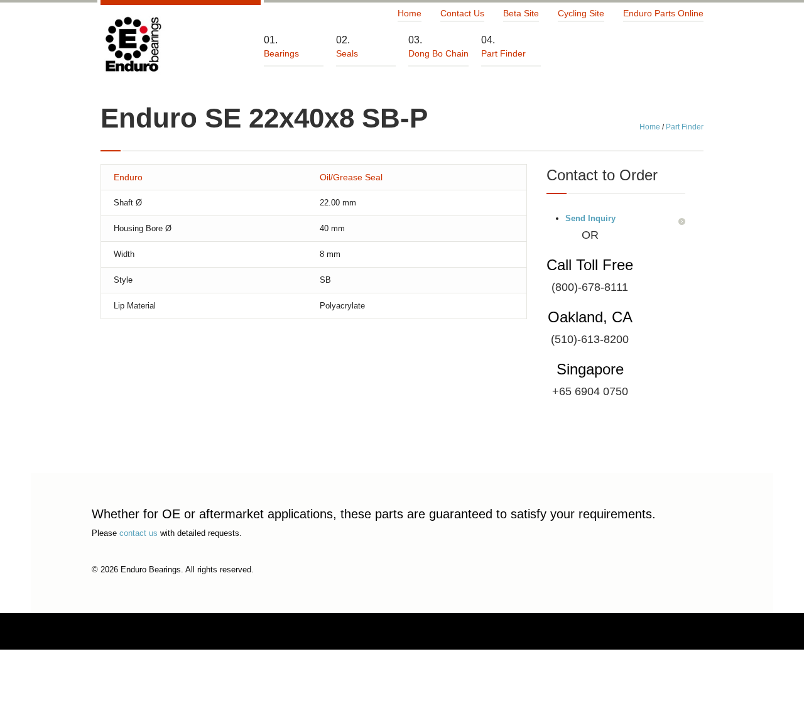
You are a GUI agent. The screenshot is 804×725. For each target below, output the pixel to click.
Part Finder (685, 127)
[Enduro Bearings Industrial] (132, 45)
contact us (138, 533)
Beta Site (521, 13)
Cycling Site (581, 13)
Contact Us (462, 13)
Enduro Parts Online (663, 13)
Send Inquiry (590, 218)
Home (409, 13)
